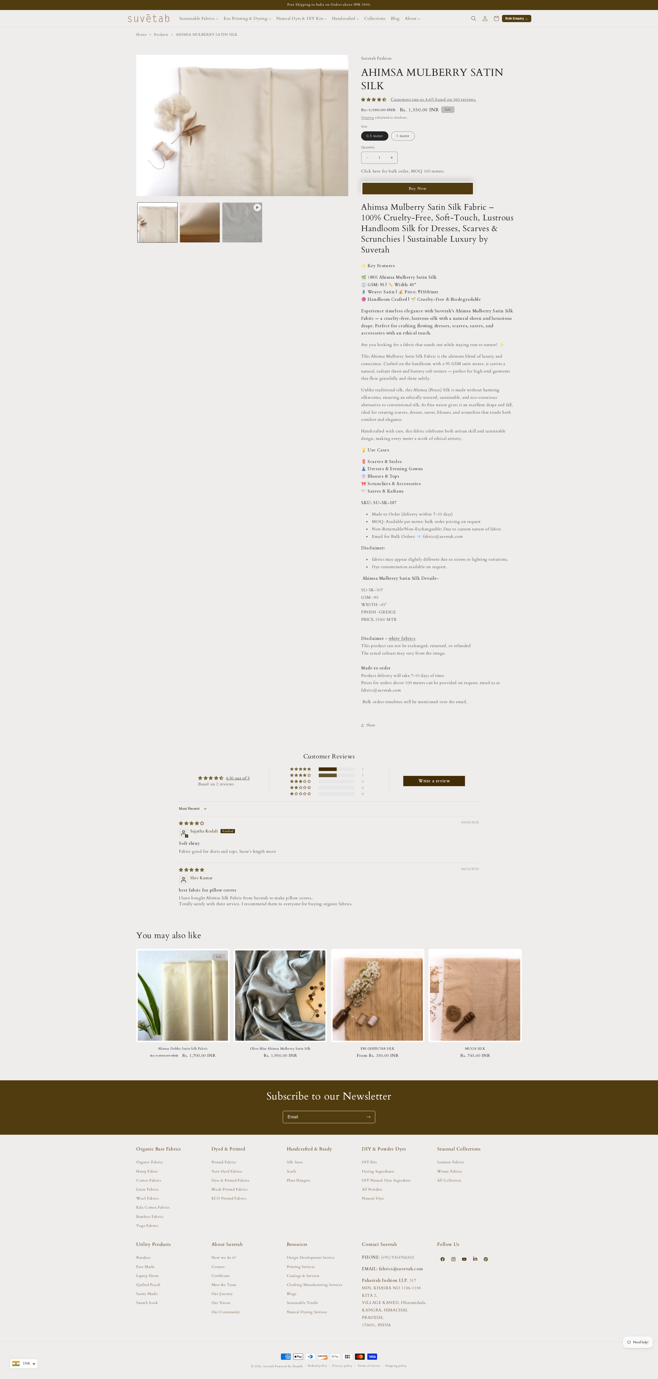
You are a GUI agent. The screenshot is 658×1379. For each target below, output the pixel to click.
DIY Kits (369, 1162)
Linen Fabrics (147, 1189)
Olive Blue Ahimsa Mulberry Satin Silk (280, 1049)
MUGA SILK (475, 1049)
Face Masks (145, 1266)
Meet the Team (224, 1284)
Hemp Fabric (147, 1171)
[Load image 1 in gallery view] (157, 222)
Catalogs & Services (303, 1275)
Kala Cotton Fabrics (153, 1207)
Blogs (292, 1293)
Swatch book (147, 1302)
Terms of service (369, 1366)
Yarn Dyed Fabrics (227, 1171)
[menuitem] (199, 18)
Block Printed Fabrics (230, 1189)
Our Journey (222, 1293)
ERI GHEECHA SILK (378, 1049)
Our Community (226, 1312)
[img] (191, 823)
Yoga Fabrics (147, 1225)
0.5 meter (375, 135)
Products (161, 34)
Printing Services (301, 1266)
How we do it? (224, 1257)
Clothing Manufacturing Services (314, 1284)
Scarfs (291, 1171)
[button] (473, 18)
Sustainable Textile (302, 1302)
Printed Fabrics (224, 1162)
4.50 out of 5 (238, 778)
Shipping (367, 117)
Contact (218, 1266)
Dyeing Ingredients (378, 1171)
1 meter (402, 135)
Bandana (143, 1257)
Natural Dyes (373, 1198)
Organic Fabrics (149, 1162)
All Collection (449, 1180)
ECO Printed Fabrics (229, 1198)
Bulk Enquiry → (516, 18)
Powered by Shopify (289, 1366)
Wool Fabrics (147, 1198)
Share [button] (370, 725)
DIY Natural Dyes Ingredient (386, 1180)
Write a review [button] (434, 781)
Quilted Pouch (148, 1284)
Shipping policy (396, 1366)
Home (141, 34)
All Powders (372, 1189)
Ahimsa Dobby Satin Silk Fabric (183, 1049)
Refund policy (317, 1366)
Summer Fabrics (450, 1162)
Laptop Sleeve (147, 1275)
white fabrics (402, 638)
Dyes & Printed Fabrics (231, 1180)
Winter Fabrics (449, 1171)
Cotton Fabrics (148, 1180)
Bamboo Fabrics (149, 1216)
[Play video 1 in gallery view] (242, 222)
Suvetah (268, 1366)
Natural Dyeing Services (307, 1312)
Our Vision (221, 1302)
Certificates (221, 1275)
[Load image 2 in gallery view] (200, 222)
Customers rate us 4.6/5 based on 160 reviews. (433, 99)
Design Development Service (311, 1257)
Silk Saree (295, 1162)
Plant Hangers (298, 1180)
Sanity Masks (147, 1293)
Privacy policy (342, 1366)
